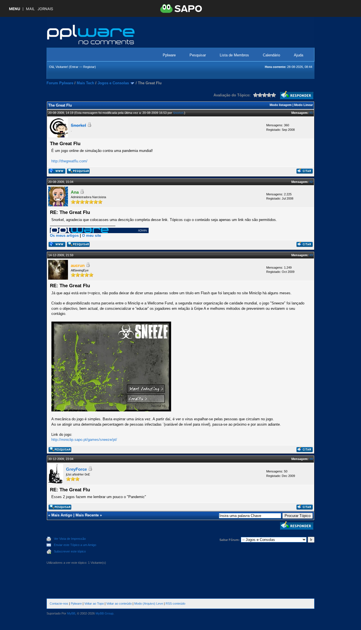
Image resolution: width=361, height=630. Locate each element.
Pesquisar (198, 55)
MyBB (71, 613)
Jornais (45, 9)
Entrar (74, 66)
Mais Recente (87, 515)
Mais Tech (85, 83)
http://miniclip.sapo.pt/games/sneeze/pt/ (84, 439)
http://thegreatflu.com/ (69, 161)
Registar (89, 66)
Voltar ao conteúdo (119, 603)
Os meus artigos (64, 235)
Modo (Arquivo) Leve (148, 603)
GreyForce (76, 469)
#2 (311, 182)
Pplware (169, 55)
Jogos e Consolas (113, 83)
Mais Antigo (61, 515)
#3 (311, 255)
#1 (311, 112)
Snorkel (178, 112)
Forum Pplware (60, 83)
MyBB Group (104, 613)
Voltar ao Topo (94, 603)
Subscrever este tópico (70, 551)
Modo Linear (303, 105)
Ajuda (298, 55)
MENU (14, 9)
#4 (311, 459)
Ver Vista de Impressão (70, 538)
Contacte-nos (59, 603)
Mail (30, 9)
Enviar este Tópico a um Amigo (75, 545)
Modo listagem (281, 105)
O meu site (91, 235)
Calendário (271, 55)
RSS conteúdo (175, 603)
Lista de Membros (234, 55)
